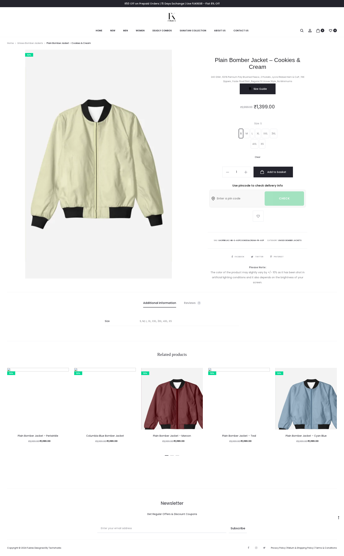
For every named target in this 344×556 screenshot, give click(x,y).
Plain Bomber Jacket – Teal (239, 436)
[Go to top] (338, 517)
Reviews (192, 303)
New (112, 30)
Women (140, 30)
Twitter (259, 256)
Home (99, 30)
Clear (257, 157)
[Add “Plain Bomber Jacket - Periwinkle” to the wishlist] (64, 372)
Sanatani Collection (193, 30)
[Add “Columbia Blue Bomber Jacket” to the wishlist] (131, 372)
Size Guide (260, 89)
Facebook (240, 256)
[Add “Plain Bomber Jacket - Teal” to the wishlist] (265, 372)
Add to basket (276, 172)
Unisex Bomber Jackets (30, 43)
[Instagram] (256, 548)
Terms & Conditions (326, 547)
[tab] (160, 303)
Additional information (159, 303)
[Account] (310, 30)
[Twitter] (264, 548)
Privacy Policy (278, 547)
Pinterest (279, 256)
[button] (241, 133)
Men (125, 30)
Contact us (241, 30)
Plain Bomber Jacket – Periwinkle (38, 436)
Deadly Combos (162, 30)
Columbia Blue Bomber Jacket (105, 436)
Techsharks (55, 547)
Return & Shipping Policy (300, 547)
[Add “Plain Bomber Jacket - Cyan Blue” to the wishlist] (332, 372)
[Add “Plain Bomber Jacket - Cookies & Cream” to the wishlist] (258, 216)
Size (258, 123)
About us (220, 30)
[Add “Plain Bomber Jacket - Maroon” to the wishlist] (198, 372)
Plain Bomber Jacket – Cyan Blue (306, 436)
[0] (318, 30)
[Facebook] (248, 548)
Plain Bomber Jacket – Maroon (172, 436)
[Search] (302, 30)
